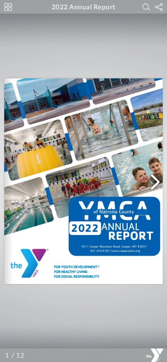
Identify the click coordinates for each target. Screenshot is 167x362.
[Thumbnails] (8, 7)
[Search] (146, 7)
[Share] (158, 7)
